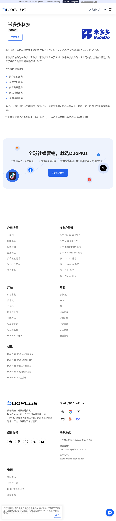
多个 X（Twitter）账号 (71, 252)
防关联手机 (12, 312)
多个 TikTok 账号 (68, 258)
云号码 (10, 306)
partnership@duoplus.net (74, 449)
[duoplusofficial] (18, 441)
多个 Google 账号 (69, 240)
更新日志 (11, 494)
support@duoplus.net (72, 458)
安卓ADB (64, 318)
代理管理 (64, 323)
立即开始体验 (58, 172)
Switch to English (71, 1)
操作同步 (64, 294)
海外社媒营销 (13, 264)
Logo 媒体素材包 (15, 488)
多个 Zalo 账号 (67, 270)
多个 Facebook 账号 (70, 234)
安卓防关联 (12, 323)
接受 (57, 515)
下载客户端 (12, 482)
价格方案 (11, 294)
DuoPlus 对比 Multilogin (19, 359)
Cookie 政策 (47, 510)
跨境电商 (11, 240)
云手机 (10, 300)
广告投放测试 (13, 258)
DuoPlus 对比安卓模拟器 (19, 365)
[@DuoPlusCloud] (42, 441)
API (61, 306)
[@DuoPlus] (10, 441)
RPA (62, 300)
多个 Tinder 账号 (68, 276)
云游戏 (10, 234)
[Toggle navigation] (111, 9)
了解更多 (15, 37)
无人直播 (11, 270)
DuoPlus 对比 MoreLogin (20, 353)
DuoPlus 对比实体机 (17, 377)
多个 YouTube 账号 (69, 264)
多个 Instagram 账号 (70, 246)
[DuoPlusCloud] (26, 441)
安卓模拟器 (12, 329)
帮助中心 (11, 477)
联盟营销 (11, 246)
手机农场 (11, 318)
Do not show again (89, 1)
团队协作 (64, 312)
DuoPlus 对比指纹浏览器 (19, 371)
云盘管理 (64, 335)
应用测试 (11, 252)
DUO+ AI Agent (15, 335)
